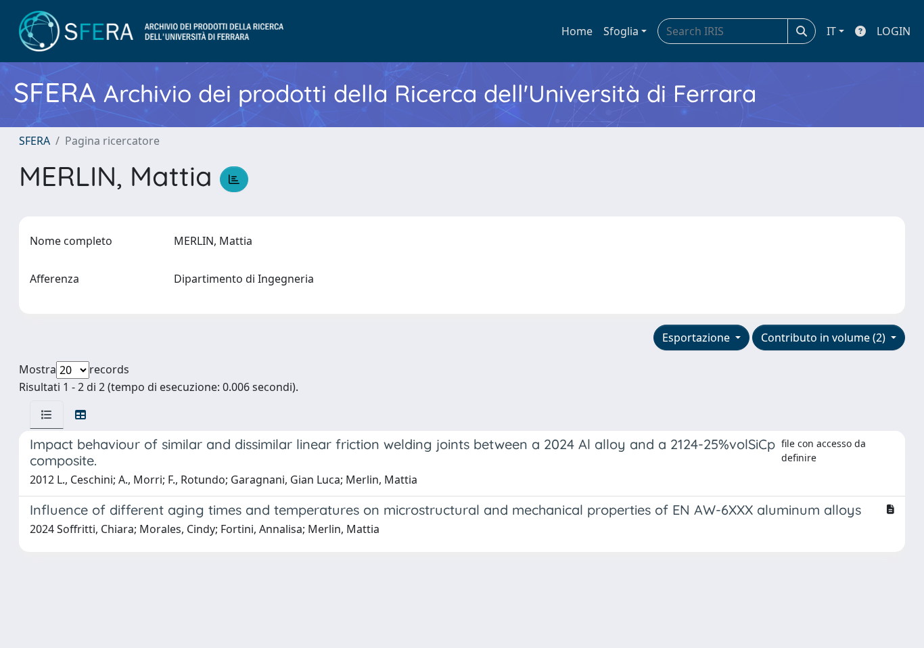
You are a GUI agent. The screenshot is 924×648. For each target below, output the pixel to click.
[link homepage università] (151, 31)
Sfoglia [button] (621, 31)
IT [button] (831, 31)
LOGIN (893, 31)
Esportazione (697, 337)
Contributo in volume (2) (824, 337)
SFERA (34, 140)
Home (577, 31)
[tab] (47, 414)
